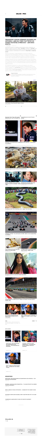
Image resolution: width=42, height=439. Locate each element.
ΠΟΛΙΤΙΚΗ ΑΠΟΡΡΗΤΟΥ (22, 429)
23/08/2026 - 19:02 (8, 371)
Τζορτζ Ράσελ (28, 50)
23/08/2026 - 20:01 (24, 350)
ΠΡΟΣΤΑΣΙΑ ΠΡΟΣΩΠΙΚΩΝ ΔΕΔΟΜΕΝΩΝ (21, 430)
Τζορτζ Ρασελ (16, 323)
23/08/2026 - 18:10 (7, 400)
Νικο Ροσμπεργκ (11, 323)
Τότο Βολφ (23, 48)
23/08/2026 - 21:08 (8, 350)
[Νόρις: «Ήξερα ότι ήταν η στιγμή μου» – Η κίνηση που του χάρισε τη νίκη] (12, 358)
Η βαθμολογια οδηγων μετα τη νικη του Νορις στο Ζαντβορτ (18, 399)
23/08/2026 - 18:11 (7, 395)
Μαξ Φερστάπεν (17, 67)
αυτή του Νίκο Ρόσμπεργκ (17, 69)
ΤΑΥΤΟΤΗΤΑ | (19, 431)
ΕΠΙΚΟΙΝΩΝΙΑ (23, 431)
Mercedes (32, 48)
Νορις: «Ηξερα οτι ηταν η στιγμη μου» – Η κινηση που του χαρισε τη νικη (13, 366)
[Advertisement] (21, 6)
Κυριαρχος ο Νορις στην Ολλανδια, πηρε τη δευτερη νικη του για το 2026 (20, 394)
